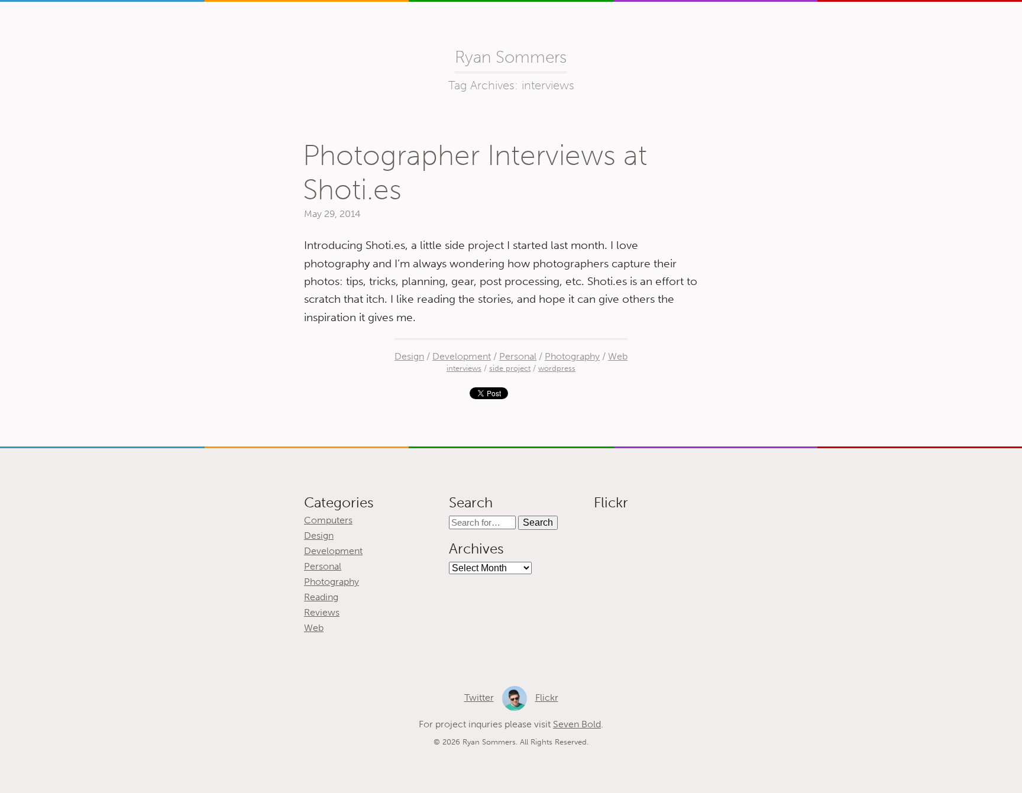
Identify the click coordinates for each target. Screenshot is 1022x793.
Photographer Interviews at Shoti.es (475, 172)
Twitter (479, 697)
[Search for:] (483, 522)
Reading (321, 597)
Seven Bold (577, 724)
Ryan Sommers (511, 57)
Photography (572, 356)
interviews (464, 368)
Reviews (321, 612)
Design (409, 356)
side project (510, 368)
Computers (328, 520)
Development (461, 356)
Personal (517, 356)
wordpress (556, 368)
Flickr (546, 697)
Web (618, 356)
